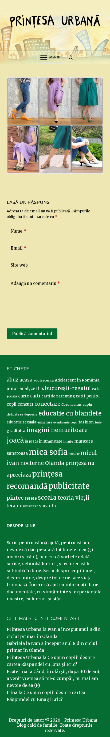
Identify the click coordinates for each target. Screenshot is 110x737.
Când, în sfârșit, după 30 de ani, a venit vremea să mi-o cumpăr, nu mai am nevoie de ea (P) (53, 678)
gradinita (16, 430)
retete (31, 498)
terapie (14, 506)
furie (98, 422)
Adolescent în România (77, 380)
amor (12, 388)
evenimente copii (65, 422)
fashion (86, 422)
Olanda (54, 463)
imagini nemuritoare (57, 430)
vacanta (47, 506)
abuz (12, 380)
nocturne (32, 463)
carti (35, 396)
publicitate (69, 486)
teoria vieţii (73, 497)
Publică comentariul (32, 333)
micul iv (74, 454)
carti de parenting (58, 396)
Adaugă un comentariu (35, 283)
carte (23, 396)
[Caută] (71, 57)
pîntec (15, 498)
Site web (19, 265)
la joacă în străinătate (43, 441)
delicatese (15, 414)
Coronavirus (71, 404)
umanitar (30, 506)
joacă (15, 440)
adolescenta (43, 380)
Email (18, 248)
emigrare (44, 422)
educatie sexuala (21, 422)
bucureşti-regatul (68, 388)
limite (68, 441)
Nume (18, 231)
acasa (25, 380)
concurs (25, 404)
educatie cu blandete (69, 413)
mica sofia (48, 452)
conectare (47, 404)
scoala (47, 497)
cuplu (87, 404)
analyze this (31, 388)
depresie (30, 414)
